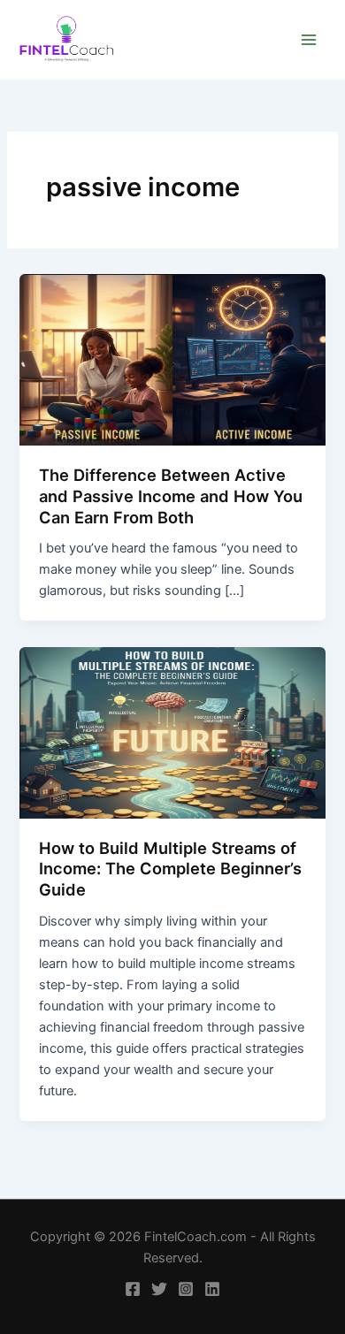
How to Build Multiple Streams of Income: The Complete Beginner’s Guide (170, 868)
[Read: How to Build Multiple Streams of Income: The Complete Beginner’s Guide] (172, 732)
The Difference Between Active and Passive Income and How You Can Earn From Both (171, 495)
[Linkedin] (212, 1289)
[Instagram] (186, 1289)
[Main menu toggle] (308, 39)
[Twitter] (159, 1289)
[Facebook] (133, 1289)
